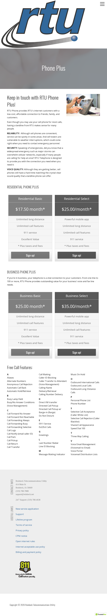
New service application (27, 508)
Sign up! (30, 255)
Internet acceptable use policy (30, 546)
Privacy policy (22, 530)
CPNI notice (21, 536)
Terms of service (24, 525)
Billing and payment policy (28, 552)
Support (20, 514)
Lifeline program (24, 519)
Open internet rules (25, 541)
